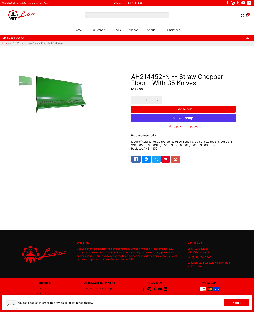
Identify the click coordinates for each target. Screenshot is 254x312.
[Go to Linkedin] (249, 3)
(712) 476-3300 (134, 3)
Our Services (171, 30)
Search (44, 288)
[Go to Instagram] (233, 3)
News (117, 30)
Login (248, 37)
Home (78, 30)
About (151, 30)
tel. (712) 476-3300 (199, 257)
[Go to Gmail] (175, 159)
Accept (237, 302)
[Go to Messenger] (146, 159)
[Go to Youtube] (243, 3)
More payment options (183, 126)
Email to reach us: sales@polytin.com (198, 250)
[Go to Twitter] (238, 3)
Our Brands (97, 30)
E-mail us (117, 3)
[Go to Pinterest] (165, 159)
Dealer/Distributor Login (99, 288)
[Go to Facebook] (227, 3)
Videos (133, 30)
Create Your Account (14, 37)
